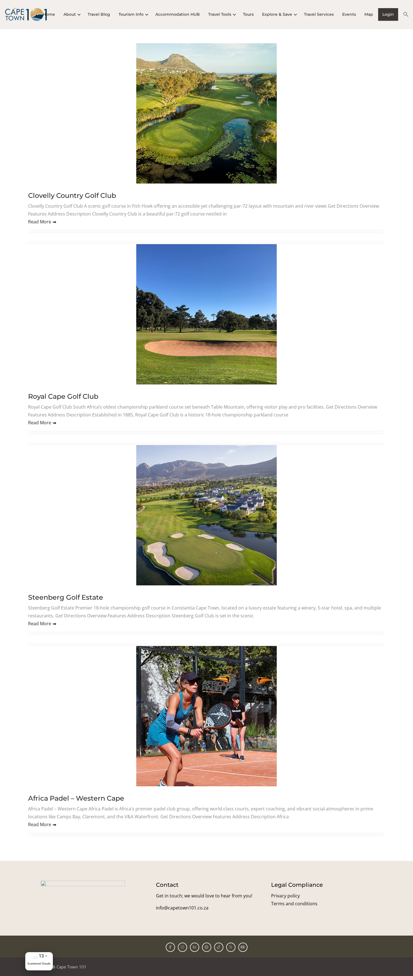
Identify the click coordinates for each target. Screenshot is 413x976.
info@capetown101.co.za (182, 908)
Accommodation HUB (177, 14)
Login (388, 14)
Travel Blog (99, 14)
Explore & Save (277, 14)
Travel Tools (219, 14)
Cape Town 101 (71, 967)
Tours (248, 14)
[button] (404, 14)
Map (368, 14)
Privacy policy (285, 896)
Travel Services (319, 14)
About (69, 14)
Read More (39, 222)
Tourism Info (131, 14)
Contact (167, 884)
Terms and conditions (294, 904)
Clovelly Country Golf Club (72, 195)
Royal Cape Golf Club (63, 396)
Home (49, 14)
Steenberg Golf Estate (65, 597)
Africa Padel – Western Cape (76, 798)
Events (349, 14)
